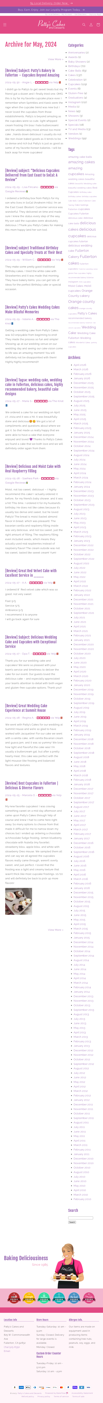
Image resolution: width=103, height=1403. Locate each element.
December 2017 (83, 788)
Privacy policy (44, 1396)
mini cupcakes (85, 282)
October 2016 (82, 847)
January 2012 (82, 1099)
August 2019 (81, 707)
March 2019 (81, 725)
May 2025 (80, 414)
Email (7, 1351)
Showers (73, 115)
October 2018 (82, 748)
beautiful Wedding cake (86, 184)
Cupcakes (74, 84)
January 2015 (82, 937)
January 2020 (82, 685)
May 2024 (80, 468)
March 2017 (81, 829)
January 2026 (82, 378)
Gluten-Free (75, 93)
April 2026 (80, 364)
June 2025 (80, 410)
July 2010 (79, 1176)
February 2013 (82, 1041)
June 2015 (80, 915)
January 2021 (82, 639)
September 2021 (84, 612)
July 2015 (79, 910)
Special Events (77, 120)
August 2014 (81, 960)
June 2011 (80, 1131)
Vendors (73, 133)
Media (72, 106)
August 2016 (81, 856)
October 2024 (82, 445)
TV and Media (77, 129)
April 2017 (80, 824)
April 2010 (80, 1190)
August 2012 (81, 1068)
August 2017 (81, 806)
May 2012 (79, 1081)
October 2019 (82, 698)
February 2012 (82, 1095)
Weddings (74, 138)
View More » (55, 59)
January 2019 (82, 734)
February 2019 (82, 730)
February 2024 (82, 482)
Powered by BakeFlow (55, 1393)
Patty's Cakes (87, 313)
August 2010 (81, 1172)
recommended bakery (80, 318)
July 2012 (79, 1072)
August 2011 (81, 1122)
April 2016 (80, 874)
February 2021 (82, 635)
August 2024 (81, 455)
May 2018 (79, 766)
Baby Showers (77, 61)
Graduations (75, 97)
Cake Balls (74, 70)
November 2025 (84, 387)
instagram (73, 282)
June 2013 (80, 1023)
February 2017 (82, 833)
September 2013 (84, 1009)
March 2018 (81, 775)
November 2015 (83, 897)
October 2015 (82, 901)
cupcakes (84, 209)
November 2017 (83, 793)
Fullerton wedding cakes (88, 269)
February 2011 (82, 1149)
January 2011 (81, 1154)
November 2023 (84, 495)
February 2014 (82, 987)
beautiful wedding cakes (80, 188)
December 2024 (83, 436)
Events (72, 88)
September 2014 (84, 955)
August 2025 (81, 400)
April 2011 (80, 1140)
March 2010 (81, 1194)
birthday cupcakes (89, 196)
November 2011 (83, 1109)
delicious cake (75, 218)
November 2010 (84, 1163)
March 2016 (81, 878)
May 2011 (79, 1136)
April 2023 (80, 527)
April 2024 (80, 473)
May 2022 (80, 576)
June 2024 (80, 464)
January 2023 (82, 540)
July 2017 (79, 811)
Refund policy (28, 1396)
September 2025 (84, 396)
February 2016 (82, 883)
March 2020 (81, 676)
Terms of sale (78, 1396)
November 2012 (83, 1054)
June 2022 (80, 572)
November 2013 (83, 1000)
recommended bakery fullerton (80, 323)
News (71, 111)
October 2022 (82, 554)
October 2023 (82, 500)
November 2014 (83, 946)
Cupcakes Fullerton (78, 213)
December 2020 (84, 644)
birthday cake (86, 192)
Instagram (74, 102)
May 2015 (79, 919)
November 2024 (84, 441)
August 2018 (81, 757)
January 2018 (82, 784)
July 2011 (79, 1127)
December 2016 (83, 842)
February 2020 (82, 680)
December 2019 (83, 689)
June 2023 (80, 518)
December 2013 (83, 996)
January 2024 (82, 486)
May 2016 (79, 869)
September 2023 (84, 504)
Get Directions (80, 14)
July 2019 (79, 712)
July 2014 (79, 964)
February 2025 (82, 427)
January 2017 (82, 838)
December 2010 (83, 1158)
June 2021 (80, 621)
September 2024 (84, 450)
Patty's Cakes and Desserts (30, 1393)
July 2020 (80, 657)
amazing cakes (81, 162)
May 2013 (79, 1027)
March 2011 (81, 1145)
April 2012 (80, 1086)
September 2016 (84, 851)
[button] (4, 24)
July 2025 (79, 405)
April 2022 (80, 581)
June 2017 (80, 815)
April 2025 (80, 419)
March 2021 (81, 630)
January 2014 (82, 991)
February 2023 (82, 536)
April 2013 (80, 1032)
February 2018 (82, 779)
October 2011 (82, 1113)
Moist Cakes (75, 285)
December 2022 (83, 545)
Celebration (75, 79)
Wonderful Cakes (83, 343)
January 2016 (82, 888)
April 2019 (80, 721)
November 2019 (83, 694)
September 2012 (84, 1063)
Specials (73, 124)
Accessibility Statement (82, 1393)
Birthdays (74, 66)
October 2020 (82, 653)
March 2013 (81, 1036)
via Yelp (54, 82)
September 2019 (84, 703)
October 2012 (82, 1059)
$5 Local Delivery (52, 14)
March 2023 (81, 531)
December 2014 (83, 942)
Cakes (72, 75)
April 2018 (80, 770)
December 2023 (83, 491)
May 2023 (80, 522)
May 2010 (80, 1185)
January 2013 (82, 1045)
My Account (67, 14)
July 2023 (79, 513)
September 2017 (84, 802)
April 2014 (80, 978)
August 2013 (81, 1014)
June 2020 (80, 662)
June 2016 (80, 865)
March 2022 (81, 585)
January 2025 (82, 432)
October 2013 (82, 1005)
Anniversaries (76, 52)
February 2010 (82, 1199)
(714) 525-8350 (95, 14)
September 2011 (84, 1118)
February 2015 (82, 933)
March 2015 (81, 928)
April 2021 (80, 626)
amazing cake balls (80, 156)
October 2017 (82, 797)
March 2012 (81, 1090)
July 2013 (79, 1018)
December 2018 (83, 739)
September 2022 (84, 558)
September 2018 (84, 752)
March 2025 (81, 423)
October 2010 (82, 1167)
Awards (72, 57)
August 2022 (81, 563)
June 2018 (80, 761)
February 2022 (82, 590)
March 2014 (81, 982)
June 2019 (80, 716)
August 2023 (81, 509)
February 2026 (82, 373)
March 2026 (81, 369)
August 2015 (81, 906)
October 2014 (82, 951)
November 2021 (83, 603)
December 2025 (83, 382)
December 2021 (83, 599)
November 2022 (84, 549)
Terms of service (61, 1396)
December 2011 (83, 1104)
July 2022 (79, 567)
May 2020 (80, 666)
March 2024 (81, 477)
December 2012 (83, 1050)
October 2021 (82, 608)
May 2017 (79, 820)
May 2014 (79, 973)
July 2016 (79, 860)
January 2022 (82, 594)
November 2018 (83, 743)
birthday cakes (74, 196)
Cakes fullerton (84, 201)
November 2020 (84, 648)
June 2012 (80, 1077)
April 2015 (80, 924)
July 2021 (79, 617)
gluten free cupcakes (77, 273)
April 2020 (80, 671)
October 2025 (82, 391)
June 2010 (80, 1181)
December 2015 (83, 892)
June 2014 (80, 969)
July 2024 (79, 459)
